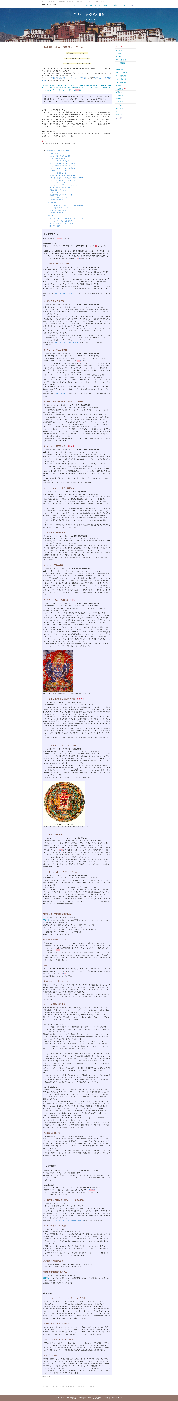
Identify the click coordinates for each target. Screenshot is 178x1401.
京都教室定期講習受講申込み (59, 213)
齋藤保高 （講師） (55, 226)
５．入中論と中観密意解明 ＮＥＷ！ (62, 166)
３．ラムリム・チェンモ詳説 (59, 161)
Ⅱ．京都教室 (52, 202)
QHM (108, 1398)
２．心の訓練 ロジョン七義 (58, 208)
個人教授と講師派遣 (56, 200)
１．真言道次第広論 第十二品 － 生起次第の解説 (66, 205)
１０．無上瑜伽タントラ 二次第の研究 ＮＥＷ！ (66, 178)
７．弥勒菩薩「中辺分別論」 (59, 170)
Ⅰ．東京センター (54, 153)
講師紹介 (51, 215)
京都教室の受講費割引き (57, 210)
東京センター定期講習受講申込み (60, 187)
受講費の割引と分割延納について (60, 195)
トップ (58, 1386)
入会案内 (79, 1386)
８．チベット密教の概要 (57, 173)
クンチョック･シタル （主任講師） (61, 221)
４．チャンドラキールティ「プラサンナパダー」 (66, 163)
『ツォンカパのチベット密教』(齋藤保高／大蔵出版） (68, 1220)
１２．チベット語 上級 (57, 182)
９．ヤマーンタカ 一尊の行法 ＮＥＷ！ (63, 175)
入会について (53, 192)
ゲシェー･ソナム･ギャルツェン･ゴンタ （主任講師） (67, 218)
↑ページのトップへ (48, 1386)
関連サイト (93, 1386)
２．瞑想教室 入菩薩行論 (58, 158)
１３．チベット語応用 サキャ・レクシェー (64, 185)
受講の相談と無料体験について (60, 190)
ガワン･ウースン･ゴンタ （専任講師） (62, 223)
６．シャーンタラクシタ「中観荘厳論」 (63, 168)
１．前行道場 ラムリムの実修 (60, 156)
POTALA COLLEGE (49, 5)
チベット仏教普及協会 (71, 1397)
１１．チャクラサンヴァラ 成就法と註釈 (63, 180)
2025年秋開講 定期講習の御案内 (57, 150)
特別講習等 (71, 1386)
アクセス (86, 1386)
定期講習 (64, 1386)
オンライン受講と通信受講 (58, 197)
